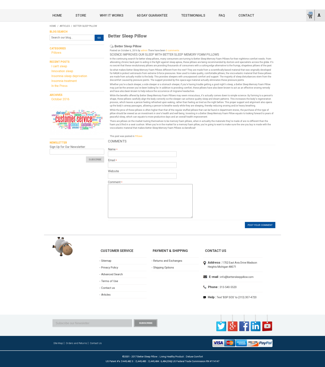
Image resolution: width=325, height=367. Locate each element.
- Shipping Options (162, 267)
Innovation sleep (62, 71)
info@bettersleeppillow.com (237, 276)
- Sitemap (105, 260)
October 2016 (60, 99)
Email (112, 160)
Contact (246, 15)
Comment (114, 182)
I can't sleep (59, 66)
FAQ (222, 15)
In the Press (59, 86)
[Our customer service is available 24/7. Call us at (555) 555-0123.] (77, 120)
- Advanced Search (111, 274)
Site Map (58, 343)
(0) (311, 13)
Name (112, 149)
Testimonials (193, 15)
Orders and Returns (76, 343)
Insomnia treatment (64, 81)
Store (80, 15)
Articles (65, 26)
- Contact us (107, 288)
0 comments (172, 50)
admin (144, 50)
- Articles (105, 294)
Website (113, 171)
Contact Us (96, 343)
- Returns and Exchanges (166, 260)
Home (57, 15)
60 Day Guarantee (152, 15)
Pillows (138, 136)
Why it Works (111, 15)
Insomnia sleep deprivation (69, 76)
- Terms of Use (108, 281)
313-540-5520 (228, 287)
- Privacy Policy (108, 267)
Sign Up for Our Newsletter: (68, 146)
